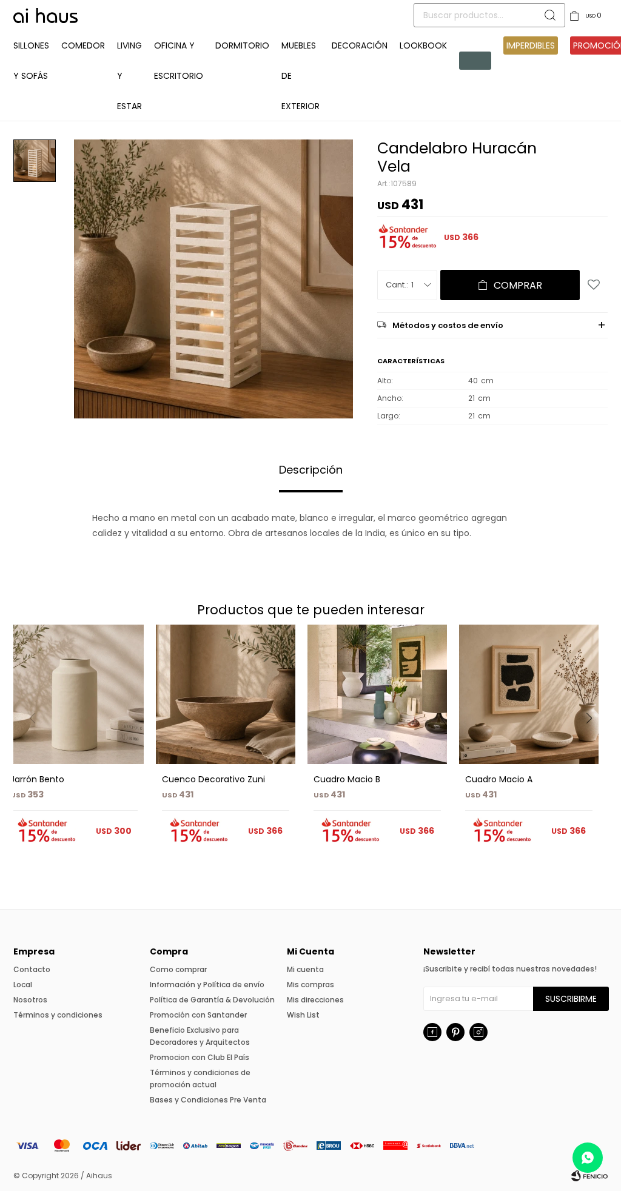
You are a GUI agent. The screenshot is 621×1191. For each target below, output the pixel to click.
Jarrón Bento (37, 779)
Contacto (31, 969)
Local (22, 984)
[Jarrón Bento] (74, 694)
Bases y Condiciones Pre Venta (208, 1100)
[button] (593, 743)
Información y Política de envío (207, 984)
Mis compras (310, 984)
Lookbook (423, 45)
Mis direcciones (315, 1000)
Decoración (360, 45)
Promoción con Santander (198, 1015)
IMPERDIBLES (530, 45)
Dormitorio (242, 45)
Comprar (518, 285)
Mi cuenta (305, 969)
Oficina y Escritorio (178, 60)
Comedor (83, 45)
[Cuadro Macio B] (377, 694)
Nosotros (30, 1000)
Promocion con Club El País (199, 1057)
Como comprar (178, 969)
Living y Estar (129, 75)
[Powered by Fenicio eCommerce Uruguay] (589, 1176)
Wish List (303, 1015)
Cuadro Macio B (347, 779)
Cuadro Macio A (498, 779)
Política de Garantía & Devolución (212, 1000)
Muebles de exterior (300, 75)
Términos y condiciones (57, 1015)
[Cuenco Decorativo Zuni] (225, 694)
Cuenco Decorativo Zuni (213, 779)
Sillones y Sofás (31, 60)
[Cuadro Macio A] (529, 694)
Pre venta (475, 60)
